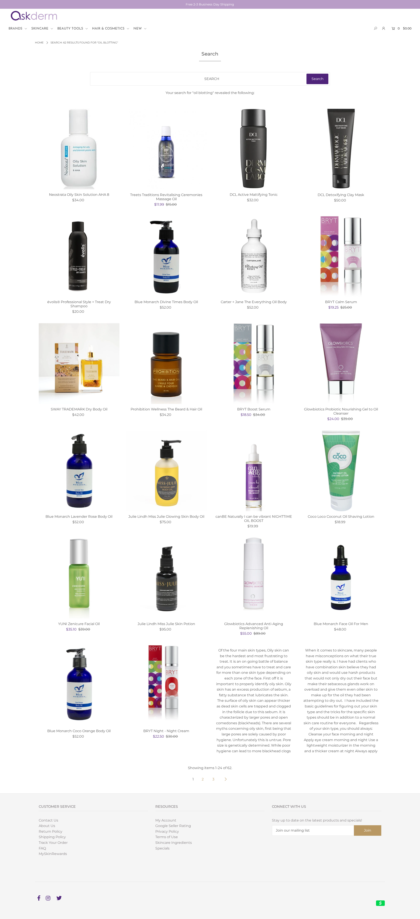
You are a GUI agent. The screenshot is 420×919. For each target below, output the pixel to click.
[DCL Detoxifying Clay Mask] (341, 149)
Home (39, 42)
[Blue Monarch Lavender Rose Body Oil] (79, 471)
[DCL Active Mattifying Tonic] (253, 149)
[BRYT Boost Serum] (253, 363)
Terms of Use (166, 837)
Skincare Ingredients (173, 843)
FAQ (42, 848)
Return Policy (50, 831)
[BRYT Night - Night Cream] (166, 685)
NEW (138, 28)
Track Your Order (53, 843)
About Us (47, 826)
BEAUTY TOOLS (70, 28)
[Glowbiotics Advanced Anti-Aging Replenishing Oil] (253, 578)
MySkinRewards (53, 854)
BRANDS (16, 28)
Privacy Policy (167, 831)
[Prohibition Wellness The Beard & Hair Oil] (166, 363)
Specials (162, 848)
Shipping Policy (52, 837)
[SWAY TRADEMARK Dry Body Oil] (79, 363)
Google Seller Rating (173, 826)
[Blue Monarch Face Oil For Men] (341, 578)
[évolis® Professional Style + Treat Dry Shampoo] (79, 256)
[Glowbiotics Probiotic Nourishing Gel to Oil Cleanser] (341, 363)
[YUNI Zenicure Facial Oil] (79, 578)
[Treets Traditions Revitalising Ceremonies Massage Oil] (166, 149)
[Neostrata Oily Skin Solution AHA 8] (79, 149)
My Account (165, 820)
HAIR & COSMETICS (109, 28)
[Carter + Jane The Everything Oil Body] (253, 256)
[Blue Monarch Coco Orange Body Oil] (79, 685)
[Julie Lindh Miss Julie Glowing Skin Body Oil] (166, 471)
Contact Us (48, 820)
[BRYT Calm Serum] (341, 256)
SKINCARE (40, 28)
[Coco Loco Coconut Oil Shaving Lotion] (341, 471)
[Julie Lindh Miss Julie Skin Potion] (166, 578)
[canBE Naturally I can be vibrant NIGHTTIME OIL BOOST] (253, 471)
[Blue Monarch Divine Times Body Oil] (166, 256)
